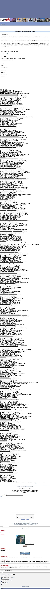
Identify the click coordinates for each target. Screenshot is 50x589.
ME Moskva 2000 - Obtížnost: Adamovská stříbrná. (9, 230)
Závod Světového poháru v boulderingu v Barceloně (10, 405)
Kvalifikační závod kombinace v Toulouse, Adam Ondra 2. (11, 246)
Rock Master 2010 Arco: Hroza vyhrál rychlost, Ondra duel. (11, 418)
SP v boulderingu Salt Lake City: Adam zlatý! (8, 222)
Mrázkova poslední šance (5, 461)
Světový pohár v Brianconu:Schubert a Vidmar (9, 403)
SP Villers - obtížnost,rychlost (6, 323)
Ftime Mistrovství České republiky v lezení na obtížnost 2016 (11, 310)
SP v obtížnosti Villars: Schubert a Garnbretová (9, 158)
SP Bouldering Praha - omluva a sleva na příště (9, 118)
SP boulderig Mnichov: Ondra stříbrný (7, 266)
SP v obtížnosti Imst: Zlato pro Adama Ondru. (9, 352)
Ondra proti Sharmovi (4, 438)
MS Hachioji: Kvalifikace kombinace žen (7, 258)
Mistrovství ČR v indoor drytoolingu (7, 462)
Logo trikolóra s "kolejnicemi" (5, 579)
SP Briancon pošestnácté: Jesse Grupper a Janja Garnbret (11, 179)
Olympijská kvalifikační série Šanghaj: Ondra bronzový (10, 139)
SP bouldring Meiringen (4, 199)
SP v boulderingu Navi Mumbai (6, 299)
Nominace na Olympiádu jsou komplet (7, 226)
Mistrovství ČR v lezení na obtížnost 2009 (8, 425)
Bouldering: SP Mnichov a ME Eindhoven (8, 371)
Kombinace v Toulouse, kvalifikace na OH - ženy (9, 247)
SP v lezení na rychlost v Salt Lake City (7, 189)
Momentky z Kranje (4, 329)
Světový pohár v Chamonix (5, 296)
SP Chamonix (2, 157)
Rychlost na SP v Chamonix (5, 156)
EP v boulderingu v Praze (5, 197)
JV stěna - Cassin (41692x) (12, 562)
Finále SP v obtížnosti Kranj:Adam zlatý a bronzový (10, 340)
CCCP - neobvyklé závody (5, 455)
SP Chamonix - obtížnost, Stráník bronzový (8, 216)
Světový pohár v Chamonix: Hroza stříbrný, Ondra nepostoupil (12, 404)
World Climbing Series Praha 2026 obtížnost (8, 94)
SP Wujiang (2, 141)
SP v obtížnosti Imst (4, 372)
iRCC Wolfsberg (3, 357)
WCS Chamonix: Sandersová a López (7, 92)
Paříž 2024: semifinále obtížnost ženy (7, 134)
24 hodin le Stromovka (4, 452)
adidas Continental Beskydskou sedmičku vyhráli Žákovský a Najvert (13, 349)
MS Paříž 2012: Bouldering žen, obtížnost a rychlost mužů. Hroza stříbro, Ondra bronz (16, 382)
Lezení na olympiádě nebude (5, 378)
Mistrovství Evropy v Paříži (5, 449)
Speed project (3, 376)
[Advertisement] (25, 8)
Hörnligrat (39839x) (44, 562)
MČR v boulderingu (4, 312)
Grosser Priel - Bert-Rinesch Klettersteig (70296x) (20, 561)
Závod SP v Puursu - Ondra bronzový (7, 412)
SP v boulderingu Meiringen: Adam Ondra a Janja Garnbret (11, 225)
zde (6, 53)
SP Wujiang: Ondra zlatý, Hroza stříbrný (7, 331)
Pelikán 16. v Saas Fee (4, 473)
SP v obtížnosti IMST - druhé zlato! (7, 434)
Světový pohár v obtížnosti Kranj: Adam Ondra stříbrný (10, 363)
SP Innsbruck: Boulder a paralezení (7, 117)
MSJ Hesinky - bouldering (5, 113)
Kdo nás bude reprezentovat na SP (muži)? (8, 166)
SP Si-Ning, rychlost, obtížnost (6, 400)
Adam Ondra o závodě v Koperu (6, 110)
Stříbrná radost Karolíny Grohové (6, 454)
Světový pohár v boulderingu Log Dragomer (8, 393)
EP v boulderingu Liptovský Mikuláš (7, 101)
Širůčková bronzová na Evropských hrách (8, 159)
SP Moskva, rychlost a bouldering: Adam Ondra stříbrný (11, 269)
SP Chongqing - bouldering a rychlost (7, 268)
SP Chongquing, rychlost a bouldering (7, 302)
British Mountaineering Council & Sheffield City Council (15, 58)
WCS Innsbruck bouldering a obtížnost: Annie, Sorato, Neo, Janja (12, 93)
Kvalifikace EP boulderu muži (6, 196)
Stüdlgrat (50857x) (32, 561)
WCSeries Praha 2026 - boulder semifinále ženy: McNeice (11, 96)
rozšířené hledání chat (25, 528)
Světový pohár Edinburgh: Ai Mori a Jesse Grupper (10, 175)
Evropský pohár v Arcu (4, 186)
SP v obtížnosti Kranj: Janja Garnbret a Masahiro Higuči (10, 211)
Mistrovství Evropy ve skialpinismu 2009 (8, 442)
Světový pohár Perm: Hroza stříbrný (7, 368)
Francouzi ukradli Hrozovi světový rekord (8, 385)
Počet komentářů (25, 482)
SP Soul (1, 129)
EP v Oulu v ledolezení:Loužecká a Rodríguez (9, 103)
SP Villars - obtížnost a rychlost (6, 219)
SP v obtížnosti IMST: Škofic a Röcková (7, 321)
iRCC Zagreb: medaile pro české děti (7, 359)
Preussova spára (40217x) (36, 562)
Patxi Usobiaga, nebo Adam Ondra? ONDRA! (8, 426)
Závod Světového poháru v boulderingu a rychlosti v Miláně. (11, 407)
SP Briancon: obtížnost (4, 263)
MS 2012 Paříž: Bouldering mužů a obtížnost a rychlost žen (11, 383)
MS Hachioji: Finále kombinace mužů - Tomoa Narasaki (10, 255)
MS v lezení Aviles (3, 464)
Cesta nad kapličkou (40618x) (27, 562)
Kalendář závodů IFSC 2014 (5, 361)
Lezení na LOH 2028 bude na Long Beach (8, 126)
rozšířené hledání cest (25, 527)
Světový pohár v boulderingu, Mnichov (7, 389)
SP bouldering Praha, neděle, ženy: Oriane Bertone (10, 162)
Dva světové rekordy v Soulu (5, 192)
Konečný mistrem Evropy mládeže (6, 319)
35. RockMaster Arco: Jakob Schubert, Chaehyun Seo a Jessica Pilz (13, 178)
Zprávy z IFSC (3, 227)
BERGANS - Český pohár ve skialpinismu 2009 (9, 443)
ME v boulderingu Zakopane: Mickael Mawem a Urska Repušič (12, 253)
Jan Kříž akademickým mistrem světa (7, 279)
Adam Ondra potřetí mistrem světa (6, 260)
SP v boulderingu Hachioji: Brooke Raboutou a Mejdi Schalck (12, 171)
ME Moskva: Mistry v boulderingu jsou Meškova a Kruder (11, 231)
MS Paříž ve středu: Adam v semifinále (7, 317)
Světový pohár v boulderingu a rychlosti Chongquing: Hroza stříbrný (13, 394)
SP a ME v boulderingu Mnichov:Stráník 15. (8, 294)
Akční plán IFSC (3, 241)
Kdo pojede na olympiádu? (5, 272)
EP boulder (2, 128)
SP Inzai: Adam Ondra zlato (5, 341)
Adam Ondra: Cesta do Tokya (5, 275)
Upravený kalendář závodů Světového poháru (8, 239)
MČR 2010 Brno (3, 408)
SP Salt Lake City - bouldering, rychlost (7, 167)
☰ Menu (3, 24)
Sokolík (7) (2, 567)
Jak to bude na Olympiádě (5, 304)
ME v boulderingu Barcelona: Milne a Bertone (9, 91)
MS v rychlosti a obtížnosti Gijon (6, 348)
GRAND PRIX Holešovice (5, 369)
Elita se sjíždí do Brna (4, 430)
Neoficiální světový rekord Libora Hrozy (7, 386)
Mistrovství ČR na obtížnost (5, 476)
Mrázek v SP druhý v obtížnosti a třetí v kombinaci (9, 447)
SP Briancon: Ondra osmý (5, 353)
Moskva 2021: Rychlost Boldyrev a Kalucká (8, 210)
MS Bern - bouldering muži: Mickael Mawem (8, 152)
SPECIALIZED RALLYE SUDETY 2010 (7, 415)
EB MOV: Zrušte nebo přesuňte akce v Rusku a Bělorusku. (11, 201)
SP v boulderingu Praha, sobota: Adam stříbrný (9, 163)
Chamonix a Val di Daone (5, 451)
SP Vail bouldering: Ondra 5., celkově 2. (7, 265)
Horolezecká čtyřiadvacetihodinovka (7, 421)
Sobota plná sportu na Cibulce (6, 457)
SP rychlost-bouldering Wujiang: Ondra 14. (8, 267)
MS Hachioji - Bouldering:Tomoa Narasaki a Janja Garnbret (11, 262)
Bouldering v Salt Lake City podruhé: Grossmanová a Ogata (11, 187)
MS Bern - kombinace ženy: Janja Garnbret (8, 147)
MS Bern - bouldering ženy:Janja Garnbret (8, 151)
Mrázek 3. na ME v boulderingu (6, 470)
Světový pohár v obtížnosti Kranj (6, 397)
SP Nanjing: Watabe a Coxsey (5, 301)
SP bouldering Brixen (4, 161)
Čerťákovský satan (3, 480)
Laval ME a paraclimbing (5, 90)
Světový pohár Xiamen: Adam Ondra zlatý (8, 249)
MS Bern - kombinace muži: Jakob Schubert (8, 146)
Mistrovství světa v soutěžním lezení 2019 (8, 254)
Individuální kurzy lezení (5, 532)
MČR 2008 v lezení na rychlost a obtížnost (8, 446)
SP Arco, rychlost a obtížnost (5, 293)
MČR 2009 (2, 422)
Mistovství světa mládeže (5, 466)
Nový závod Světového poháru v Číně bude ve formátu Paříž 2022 (12, 203)
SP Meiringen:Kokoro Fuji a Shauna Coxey (8, 303)
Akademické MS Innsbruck (5, 184)
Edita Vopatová (3, 463)
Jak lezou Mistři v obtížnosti (5, 409)
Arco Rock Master (3, 387)
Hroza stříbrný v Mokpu (4, 366)
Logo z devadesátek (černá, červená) (6, 577)
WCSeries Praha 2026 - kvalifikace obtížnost (8, 98)
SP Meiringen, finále (4, 198)
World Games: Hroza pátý (5, 374)
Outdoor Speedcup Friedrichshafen (7, 437)
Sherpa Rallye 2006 (4, 477)
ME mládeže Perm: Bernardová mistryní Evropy (9, 223)
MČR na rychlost (3, 286)
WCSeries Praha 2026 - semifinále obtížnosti (8, 95)
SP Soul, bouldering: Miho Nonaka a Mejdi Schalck (10, 169)
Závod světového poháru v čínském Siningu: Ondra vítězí (11, 417)
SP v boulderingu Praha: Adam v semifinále (8, 164)
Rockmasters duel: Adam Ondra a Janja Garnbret (9, 145)
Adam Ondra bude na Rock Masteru (7, 108)
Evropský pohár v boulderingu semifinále (8, 195)
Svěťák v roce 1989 (3, 398)
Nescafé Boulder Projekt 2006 (5, 478)
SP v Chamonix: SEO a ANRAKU (6, 115)
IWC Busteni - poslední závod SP (6, 472)
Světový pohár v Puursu (4, 381)
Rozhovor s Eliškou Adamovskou (6, 153)
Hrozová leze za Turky (4, 459)
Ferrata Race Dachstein (4, 432)
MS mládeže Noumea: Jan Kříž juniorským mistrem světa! (11, 345)
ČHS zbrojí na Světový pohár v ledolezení (8, 456)
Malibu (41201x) (19, 562)
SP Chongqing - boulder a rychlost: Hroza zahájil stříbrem (11, 327)
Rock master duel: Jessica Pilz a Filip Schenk (9, 131)
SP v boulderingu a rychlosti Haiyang (7, 339)
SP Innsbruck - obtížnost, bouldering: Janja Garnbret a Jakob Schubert (13, 220)
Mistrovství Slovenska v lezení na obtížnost (8, 287)
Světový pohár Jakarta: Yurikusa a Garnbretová (9, 174)
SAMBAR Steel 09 (3, 440)
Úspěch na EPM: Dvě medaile (5, 264)
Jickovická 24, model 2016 (5, 309)
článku (14, 574)
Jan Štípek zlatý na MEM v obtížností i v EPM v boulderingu (11, 143)
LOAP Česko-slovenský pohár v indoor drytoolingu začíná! (11, 450)
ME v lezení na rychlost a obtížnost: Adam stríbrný (9, 298)
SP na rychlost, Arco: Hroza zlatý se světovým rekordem (11, 351)
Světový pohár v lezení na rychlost (6, 390)
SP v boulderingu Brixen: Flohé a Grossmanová (9, 185)
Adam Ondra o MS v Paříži (5, 313)
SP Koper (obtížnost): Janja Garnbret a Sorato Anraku (10, 144)
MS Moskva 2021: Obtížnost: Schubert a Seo (8, 207)
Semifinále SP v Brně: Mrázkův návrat (7, 428)
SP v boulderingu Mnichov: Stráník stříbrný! (8, 334)
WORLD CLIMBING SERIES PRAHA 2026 (8, 99)
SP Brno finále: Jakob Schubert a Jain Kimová (9, 427)
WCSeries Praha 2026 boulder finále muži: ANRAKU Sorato (11, 97)
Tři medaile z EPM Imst (4, 221)
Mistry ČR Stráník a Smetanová (6, 138)
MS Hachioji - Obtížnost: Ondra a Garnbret (8, 261)
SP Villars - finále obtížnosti (5, 218)
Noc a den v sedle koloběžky (5, 420)
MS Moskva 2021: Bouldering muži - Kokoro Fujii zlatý (10, 208)
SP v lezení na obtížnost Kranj (6, 305)
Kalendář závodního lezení (5, 328)
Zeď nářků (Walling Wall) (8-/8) (5, 549)
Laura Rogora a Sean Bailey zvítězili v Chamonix (9, 215)
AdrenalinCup (2, 307)
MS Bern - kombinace (4, 148)
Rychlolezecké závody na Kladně (6, 465)
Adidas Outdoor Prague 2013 (5, 367)
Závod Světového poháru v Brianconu (7, 391)
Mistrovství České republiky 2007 (6, 458)
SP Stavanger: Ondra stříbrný (5, 332)
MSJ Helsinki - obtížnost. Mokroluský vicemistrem (9, 112)
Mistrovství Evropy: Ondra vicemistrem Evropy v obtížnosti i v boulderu (14, 413)
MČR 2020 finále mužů (4, 234)
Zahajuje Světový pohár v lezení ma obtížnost (9, 238)
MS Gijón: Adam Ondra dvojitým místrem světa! (9, 346)
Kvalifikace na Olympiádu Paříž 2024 (7, 190)
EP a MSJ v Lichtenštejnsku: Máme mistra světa (9, 104)
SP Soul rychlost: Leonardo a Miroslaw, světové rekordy (11, 170)
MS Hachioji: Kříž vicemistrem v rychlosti (8, 259)
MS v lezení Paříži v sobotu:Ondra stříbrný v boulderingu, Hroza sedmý (13, 315)
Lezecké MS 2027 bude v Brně (6, 127)
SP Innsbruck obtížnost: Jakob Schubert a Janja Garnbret (11, 137)
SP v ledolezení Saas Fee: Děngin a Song (8, 285)
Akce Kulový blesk (3, 423)
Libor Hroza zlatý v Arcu (4, 370)
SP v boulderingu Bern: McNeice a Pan (7, 119)
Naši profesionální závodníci (5, 233)
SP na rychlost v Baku (4, 377)
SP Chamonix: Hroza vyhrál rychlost (7, 419)
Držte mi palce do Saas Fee (5, 444)
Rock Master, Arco (3, 433)
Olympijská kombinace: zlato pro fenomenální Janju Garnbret (12, 212)
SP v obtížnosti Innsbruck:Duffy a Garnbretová (9, 182)
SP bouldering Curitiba (4, 122)
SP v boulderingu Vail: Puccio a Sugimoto (8, 281)
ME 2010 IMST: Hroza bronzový (6, 414)
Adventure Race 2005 (4, 306)
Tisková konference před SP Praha (6, 120)
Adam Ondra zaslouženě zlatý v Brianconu (8, 236)
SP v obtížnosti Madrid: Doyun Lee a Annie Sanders (10, 114)
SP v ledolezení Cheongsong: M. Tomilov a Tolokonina (10, 242)
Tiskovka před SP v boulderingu (6, 130)
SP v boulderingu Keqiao (5, 125)
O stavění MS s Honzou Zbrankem (6, 311)
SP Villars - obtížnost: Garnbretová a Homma (8, 181)
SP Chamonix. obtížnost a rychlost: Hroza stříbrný (9, 324)
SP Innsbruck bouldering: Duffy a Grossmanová (9, 183)
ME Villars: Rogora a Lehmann (6, 133)
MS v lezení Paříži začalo (5, 318)
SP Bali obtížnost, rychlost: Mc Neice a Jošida (9, 123)
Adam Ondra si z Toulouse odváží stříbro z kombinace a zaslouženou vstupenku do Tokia (17, 244)
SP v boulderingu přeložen (5, 200)
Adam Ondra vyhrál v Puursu (5, 431)
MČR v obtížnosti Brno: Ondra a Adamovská (8, 205)
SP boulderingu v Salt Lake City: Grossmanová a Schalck (11, 188)
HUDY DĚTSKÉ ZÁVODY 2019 (5, 251)
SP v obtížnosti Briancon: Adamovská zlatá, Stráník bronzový (12, 214)
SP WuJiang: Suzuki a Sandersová (6, 102)
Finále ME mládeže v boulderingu (6, 177)
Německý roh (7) (14, 567)
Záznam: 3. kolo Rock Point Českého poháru (8, 252)
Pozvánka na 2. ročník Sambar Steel (7, 453)
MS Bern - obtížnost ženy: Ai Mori (6, 150)
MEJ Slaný (2, 290)
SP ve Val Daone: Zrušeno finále (6, 402)
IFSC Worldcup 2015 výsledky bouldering (8, 333)
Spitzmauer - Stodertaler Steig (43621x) (42, 561)
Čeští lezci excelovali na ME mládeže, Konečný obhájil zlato (11, 282)
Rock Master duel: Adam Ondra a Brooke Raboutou (10, 107)
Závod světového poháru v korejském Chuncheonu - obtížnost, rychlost (13, 416)
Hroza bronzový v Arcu (4, 388)
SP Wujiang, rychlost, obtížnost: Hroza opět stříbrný (10, 342)
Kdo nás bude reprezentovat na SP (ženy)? (8, 165)
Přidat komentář (31, 482)
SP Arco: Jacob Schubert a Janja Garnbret (8, 276)
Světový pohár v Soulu (4, 193)
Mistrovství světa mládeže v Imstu (6, 401)
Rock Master (2, 479)
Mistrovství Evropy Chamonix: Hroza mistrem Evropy (10, 373)
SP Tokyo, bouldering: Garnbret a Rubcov (8, 300)
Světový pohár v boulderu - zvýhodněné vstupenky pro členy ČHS (12, 172)
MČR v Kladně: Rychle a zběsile (6, 362)
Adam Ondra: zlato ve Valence (6, 364)
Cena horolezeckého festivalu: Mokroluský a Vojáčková (10, 111)
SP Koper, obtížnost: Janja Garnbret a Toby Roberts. (10, 132)
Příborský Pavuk (3, 475)
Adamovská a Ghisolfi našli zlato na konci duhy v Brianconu (11, 213)
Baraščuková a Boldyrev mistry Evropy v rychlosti (9, 232)
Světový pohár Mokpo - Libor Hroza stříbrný (8, 343)
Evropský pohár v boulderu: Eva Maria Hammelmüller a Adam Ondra (13, 194)
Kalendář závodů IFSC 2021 (5, 235)
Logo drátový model (3, 582)
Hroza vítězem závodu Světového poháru (8, 436)
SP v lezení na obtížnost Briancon (6, 336)
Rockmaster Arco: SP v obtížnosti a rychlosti (8, 320)
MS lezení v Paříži (3, 384)
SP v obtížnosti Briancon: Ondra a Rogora (8, 237)
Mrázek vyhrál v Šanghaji (5, 467)
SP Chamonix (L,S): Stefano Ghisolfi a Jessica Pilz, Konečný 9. (12, 278)
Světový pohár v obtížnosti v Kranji (7, 380)
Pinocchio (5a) (3, 550)
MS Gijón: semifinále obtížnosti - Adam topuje (9, 347)
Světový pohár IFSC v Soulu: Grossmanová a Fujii (9, 191)
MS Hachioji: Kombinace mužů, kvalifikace (8, 257)
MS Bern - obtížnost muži (5, 149)
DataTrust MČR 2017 (4, 289)
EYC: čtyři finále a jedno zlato (6, 280)
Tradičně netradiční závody (5, 460)
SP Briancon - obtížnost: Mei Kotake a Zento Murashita (10, 135)
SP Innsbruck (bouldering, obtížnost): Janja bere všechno (11, 160)
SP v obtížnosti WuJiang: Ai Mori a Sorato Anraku (9, 142)
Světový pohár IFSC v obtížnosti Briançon (8, 375)
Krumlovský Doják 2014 (4, 350)
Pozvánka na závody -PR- (5, 469)
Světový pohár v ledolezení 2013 (6, 379)
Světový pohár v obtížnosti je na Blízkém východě (9, 399)
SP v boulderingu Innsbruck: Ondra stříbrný (8, 356)
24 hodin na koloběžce (4, 406)
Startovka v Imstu (3, 335)
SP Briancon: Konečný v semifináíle (7, 277)
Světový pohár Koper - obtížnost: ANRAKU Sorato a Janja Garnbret (12, 109)
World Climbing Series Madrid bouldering (8, 100)
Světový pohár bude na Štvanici (6, 106)
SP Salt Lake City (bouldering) (6, 121)
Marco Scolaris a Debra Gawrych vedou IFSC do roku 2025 (11, 224)
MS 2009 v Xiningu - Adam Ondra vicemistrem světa (10, 439)
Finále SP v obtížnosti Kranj (5, 288)
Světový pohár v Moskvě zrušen (6, 202)
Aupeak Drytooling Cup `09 (5, 424)
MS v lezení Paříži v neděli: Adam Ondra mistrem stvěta (10, 314)
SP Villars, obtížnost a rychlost (6, 297)
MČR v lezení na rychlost (5, 243)
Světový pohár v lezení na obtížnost (7, 395)
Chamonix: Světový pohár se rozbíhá (7, 392)
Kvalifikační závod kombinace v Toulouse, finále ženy (10, 245)
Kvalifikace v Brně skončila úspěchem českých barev (10, 429)
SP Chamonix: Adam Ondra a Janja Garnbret (8, 180)
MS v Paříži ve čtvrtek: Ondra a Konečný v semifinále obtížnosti (12, 316)
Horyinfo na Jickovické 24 (5, 411)
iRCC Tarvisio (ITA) (3, 360)
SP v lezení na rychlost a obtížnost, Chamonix (9, 338)
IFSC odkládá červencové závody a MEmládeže (9, 240)
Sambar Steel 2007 (3, 468)
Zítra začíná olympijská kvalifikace (6, 140)
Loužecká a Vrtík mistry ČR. (5, 228)
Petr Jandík (10, 482)
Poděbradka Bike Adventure (5, 308)
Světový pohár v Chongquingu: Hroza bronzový (9, 358)
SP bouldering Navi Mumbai (5, 326)
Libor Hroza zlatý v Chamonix (6, 337)
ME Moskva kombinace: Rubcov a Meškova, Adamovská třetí (11, 229)
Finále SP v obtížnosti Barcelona (6, 396)
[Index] (25, 20)
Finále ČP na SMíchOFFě (5, 271)
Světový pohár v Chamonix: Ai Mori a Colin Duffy (9, 136)
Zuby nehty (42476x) (4, 562)
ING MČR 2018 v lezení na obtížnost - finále (8, 273)
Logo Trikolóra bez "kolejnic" (5, 580)
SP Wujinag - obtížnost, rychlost (6, 124)
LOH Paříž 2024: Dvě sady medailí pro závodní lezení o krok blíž (12, 270)
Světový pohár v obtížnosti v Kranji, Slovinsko (9, 410)
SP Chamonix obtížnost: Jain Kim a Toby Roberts (9, 155)
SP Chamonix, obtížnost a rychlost (6, 354)
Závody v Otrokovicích (4, 471)
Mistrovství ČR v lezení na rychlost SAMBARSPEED (10, 344)
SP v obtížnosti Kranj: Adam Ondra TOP (7, 250)
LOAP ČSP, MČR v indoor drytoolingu (7, 445)
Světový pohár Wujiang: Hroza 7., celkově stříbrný (9, 365)
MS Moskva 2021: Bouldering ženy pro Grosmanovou (10, 209)
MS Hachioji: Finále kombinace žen (7, 256)
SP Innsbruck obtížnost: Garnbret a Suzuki (8, 116)
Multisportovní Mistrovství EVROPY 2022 (8, 217)
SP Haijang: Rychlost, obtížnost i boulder (8, 355)
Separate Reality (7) (8, 567)
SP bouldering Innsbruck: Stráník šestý (7, 325)
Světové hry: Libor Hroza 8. (5, 295)
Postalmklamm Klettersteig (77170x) (6, 561)
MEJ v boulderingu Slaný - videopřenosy (8, 291)
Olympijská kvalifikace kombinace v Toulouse (9, 248)
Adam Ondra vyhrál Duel (5, 292)
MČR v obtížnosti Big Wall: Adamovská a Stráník (9, 173)
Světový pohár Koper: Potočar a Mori (7, 176)
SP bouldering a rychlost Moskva (6, 284)
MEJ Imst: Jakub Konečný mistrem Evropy (8, 283)
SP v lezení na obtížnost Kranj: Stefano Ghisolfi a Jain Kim (11, 274)
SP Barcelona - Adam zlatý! (5, 435)
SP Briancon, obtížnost (4, 322)
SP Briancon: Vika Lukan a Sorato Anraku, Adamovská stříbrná (12, 154)
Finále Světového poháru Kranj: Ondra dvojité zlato (10, 330)
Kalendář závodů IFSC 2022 (5, 206)
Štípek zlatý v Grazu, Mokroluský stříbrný (8, 168)
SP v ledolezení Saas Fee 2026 (6, 105)
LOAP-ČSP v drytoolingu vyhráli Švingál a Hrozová (10, 448)
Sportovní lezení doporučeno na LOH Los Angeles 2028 (10, 204)
